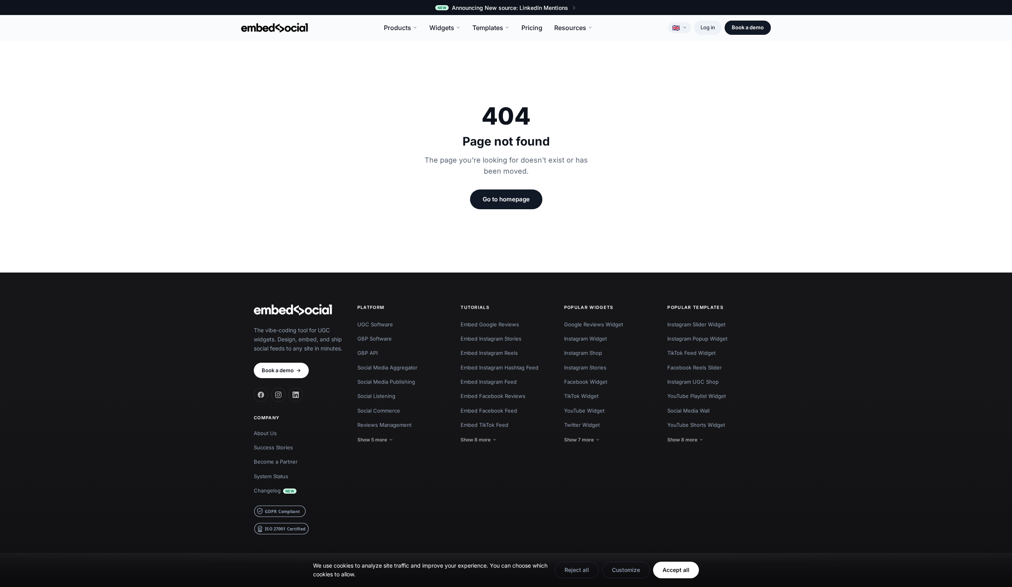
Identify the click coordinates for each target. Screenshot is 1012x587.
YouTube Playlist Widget (696, 396)
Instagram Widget (585, 338)
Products (397, 28)
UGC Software (375, 324)
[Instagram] (278, 395)
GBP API (367, 353)
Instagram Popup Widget (697, 338)
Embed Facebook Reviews (493, 396)
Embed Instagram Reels (489, 353)
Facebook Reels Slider (694, 367)
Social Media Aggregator (387, 367)
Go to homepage (506, 199)
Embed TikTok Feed (484, 425)
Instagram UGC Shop (693, 382)
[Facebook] (261, 395)
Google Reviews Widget (593, 324)
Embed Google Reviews (490, 324)
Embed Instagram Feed (489, 382)
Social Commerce (378, 410)
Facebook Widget (585, 382)
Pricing (531, 28)
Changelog (274, 490)
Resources (570, 28)
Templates (487, 28)
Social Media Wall (688, 410)
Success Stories (273, 447)
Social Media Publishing (386, 382)
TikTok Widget (581, 396)
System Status (271, 476)
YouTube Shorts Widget (696, 425)
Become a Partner (276, 461)
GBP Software (374, 338)
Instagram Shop (583, 353)
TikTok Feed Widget (691, 353)
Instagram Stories (585, 367)
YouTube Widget (584, 410)
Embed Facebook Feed (489, 410)
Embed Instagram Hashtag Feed (499, 367)
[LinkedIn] (296, 395)
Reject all (577, 569)
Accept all (676, 569)
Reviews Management (384, 425)
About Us (265, 433)
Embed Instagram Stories (491, 338)
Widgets (441, 28)
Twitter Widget (582, 425)
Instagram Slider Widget (696, 324)
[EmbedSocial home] (274, 27)
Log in (707, 27)
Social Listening (376, 396)
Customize (626, 569)
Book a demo (748, 27)
